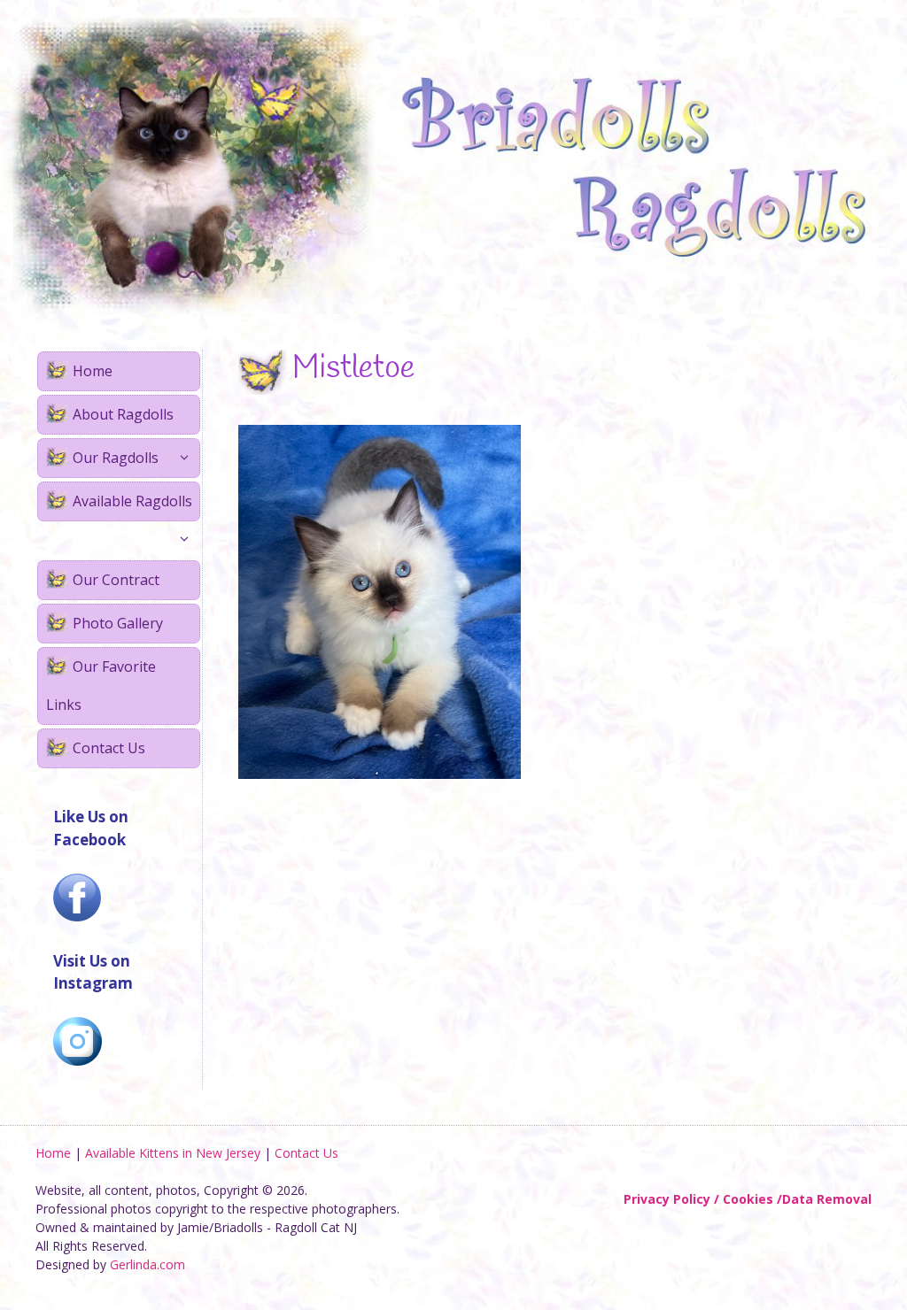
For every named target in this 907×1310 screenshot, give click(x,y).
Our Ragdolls (116, 457)
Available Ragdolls (132, 501)
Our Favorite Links (101, 685)
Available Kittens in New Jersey (172, 1152)
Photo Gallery (118, 623)
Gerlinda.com (147, 1264)
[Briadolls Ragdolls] (453, 164)
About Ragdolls (123, 414)
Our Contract (116, 580)
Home (92, 371)
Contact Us (109, 748)
